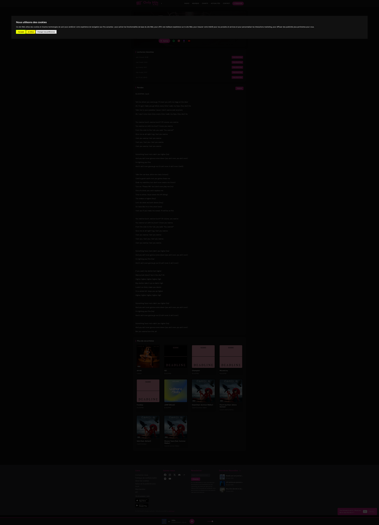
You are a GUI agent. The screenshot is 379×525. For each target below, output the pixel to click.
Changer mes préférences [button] (46, 32)
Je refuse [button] (31, 32)
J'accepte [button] (21, 32)
